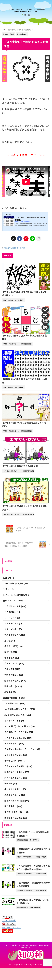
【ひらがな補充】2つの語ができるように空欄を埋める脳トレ (33, 867)
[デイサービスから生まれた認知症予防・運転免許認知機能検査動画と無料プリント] (26, 15)
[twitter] (13, 238)
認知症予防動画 (10, 248)
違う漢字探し (21, 248)
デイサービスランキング (11, 927)
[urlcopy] (38, 238)
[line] (32, 238)
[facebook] (19, 238)
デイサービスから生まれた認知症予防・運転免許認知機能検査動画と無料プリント (26, 946)
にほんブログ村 (9, 920)
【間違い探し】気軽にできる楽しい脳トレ (22, 466)
